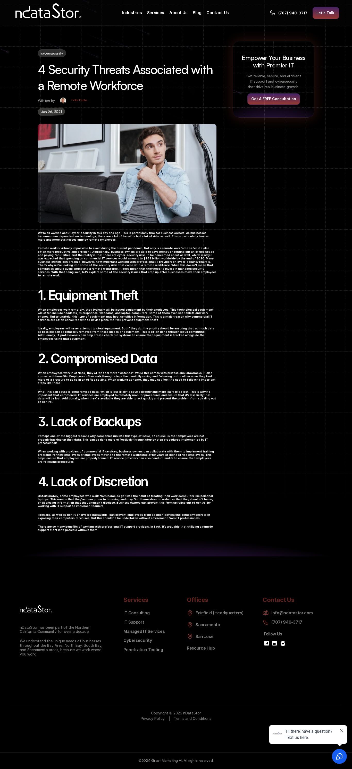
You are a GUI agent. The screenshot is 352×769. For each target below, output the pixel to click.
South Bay (92, 645)
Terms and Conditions (192, 718)
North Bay (73, 645)
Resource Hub (201, 648)
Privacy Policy (153, 718)
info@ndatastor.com (292, 612)
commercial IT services (101, 258)
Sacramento (37, 650)
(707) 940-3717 (286, 622)
